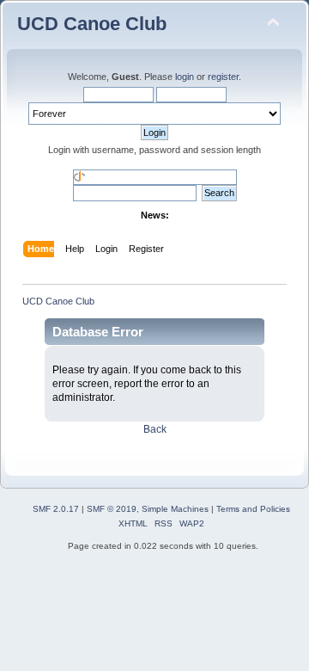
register (223, 76)
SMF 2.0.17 (56, 509)
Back (155, 429)
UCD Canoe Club (92, 23)
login (184, 76)
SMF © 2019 (111, 509)
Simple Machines (175, 509)
